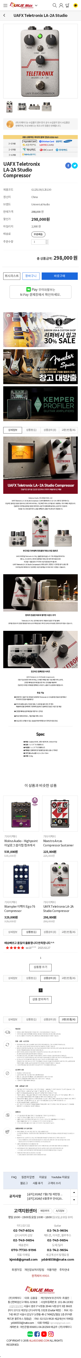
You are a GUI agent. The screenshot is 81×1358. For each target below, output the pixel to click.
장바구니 (31, 276)
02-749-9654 (23, 1240)
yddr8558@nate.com (57, 1259)
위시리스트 (12, 276)
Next (74, 1200)
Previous (74, 1193)
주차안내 (64, 1270)
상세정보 (12, 430)
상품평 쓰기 (40, 967)
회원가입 (17, 1270)
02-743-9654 (57, 1230)
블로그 (24, 1183)
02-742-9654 (57, 1250)
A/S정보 (60, 1211)
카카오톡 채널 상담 (75, 5)
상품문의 (50, 430)
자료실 (43, 1177)
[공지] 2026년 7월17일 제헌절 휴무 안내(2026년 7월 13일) (47, 1194)
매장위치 (44, 1211)
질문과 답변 (27, 1177)
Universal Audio (40, 204)
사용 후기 (38, 1183)
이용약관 (52, 1270)
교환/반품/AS (68, 430)
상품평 (31, 430)
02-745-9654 (57, 1240)
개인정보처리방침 (34, 1270)
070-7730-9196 (23, 1250)
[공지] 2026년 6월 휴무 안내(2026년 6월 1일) (47, 1198)
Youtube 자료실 (60, 1177)
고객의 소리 (54, 1183)
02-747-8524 (23, 1230)
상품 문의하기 (40, 999)
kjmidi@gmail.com (24, 1259)
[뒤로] (4, 15)
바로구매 (59, 276)
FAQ (14, 1177)
